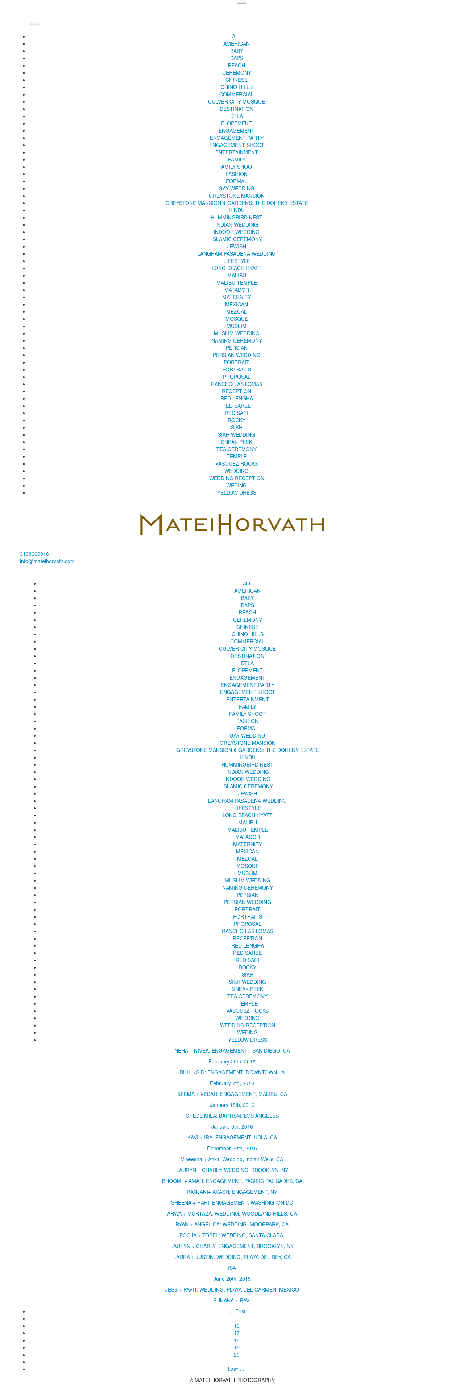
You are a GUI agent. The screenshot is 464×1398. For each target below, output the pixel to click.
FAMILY (236, 159)
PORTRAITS (236, 369)
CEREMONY (236, 72)
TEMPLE (237, 456)
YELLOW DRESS (236, 492)
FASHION (236, 173)
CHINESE (236, 79)
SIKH (237, 427)
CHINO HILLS (237, 87)
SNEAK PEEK (236, 441)
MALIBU (236, 275)
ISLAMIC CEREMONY (236, 239)
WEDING (236, 485)
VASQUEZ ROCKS (236, 463)
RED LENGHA (236, 398)
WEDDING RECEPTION (236, 478)
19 (237, 1347)
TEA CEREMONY (236, 449)
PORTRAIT (236, 362)
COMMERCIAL (236, 94)
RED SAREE (236, 405)
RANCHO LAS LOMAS (236, 383)
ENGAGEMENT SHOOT (236, 144)
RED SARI (236, 412)
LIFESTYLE (236, 260)
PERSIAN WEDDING (236, 354)
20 (237, 1354)
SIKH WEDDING (236, 434)
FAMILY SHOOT (236, 166)
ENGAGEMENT (236, 130)
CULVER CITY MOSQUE (236, 101)
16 (237, 1325)
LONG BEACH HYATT (237, 268)
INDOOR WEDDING (237, 231)
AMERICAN (236, 43)
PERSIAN (237, 347)
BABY (236, 50)
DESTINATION (236, 108)
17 (237, 1332)
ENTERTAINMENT (236, 152)
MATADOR (236, 289)
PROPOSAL (236, 376)
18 (237, 1340)
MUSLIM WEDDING (237, 333)
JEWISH (236, 246)
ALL (236, 36)
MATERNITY (236, 297)
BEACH (236, 65)
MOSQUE (236, 318)
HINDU (237, 210)
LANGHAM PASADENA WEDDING (236, 253)
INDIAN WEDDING (236, 224)
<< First (236, 1311)
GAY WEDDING (236, 188)
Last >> (236, 1369)
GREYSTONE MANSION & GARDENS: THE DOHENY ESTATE (236, 202)
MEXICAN (236, 304)
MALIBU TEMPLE (236, 282)
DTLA (236, 115)
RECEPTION (236, 391)
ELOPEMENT (236, 123)
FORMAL (236, 181)
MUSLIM (236, 325)
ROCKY (236, 420)
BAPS (236, 58)
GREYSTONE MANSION (237, 195)
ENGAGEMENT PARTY (237, 137)
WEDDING (236, 470)
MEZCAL (236, 311)
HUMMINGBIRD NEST (236, 217)
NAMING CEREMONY (236, 340)
